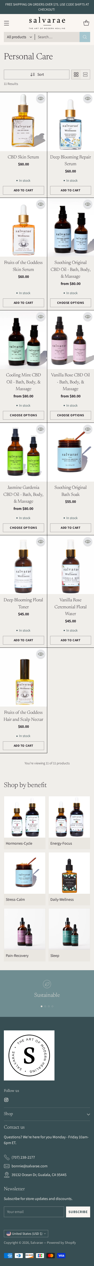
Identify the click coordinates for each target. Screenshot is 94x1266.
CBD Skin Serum (23, 157)
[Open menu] (6, 23)
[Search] (85, 37)
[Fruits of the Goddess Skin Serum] (23, 227)
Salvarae (36, 1242)
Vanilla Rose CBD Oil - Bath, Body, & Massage (70, 382)
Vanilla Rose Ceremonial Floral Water (70, 607)
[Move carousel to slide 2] (45, 1006)
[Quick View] (40, 98)
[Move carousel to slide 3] (49, 1006)
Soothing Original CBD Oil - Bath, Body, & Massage (71, 270)
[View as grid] (76, 74)
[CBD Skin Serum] (23, 121)
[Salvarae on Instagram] (6, 1100)
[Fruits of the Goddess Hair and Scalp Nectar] (23, 677)
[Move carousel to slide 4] (52, 1006)
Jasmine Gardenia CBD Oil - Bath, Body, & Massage (23, 494)
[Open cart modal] (86, 23)
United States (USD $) (27, 1233)
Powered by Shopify (61, 1242)
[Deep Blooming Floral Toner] (23, 564)
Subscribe (77, 1211)
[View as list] (85, 74)
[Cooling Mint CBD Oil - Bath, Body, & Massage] (23, 339)
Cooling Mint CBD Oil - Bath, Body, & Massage (23, 382)
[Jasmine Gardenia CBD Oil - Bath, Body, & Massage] (23, 452)
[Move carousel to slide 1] (41, 1006)
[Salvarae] (47, 23)
